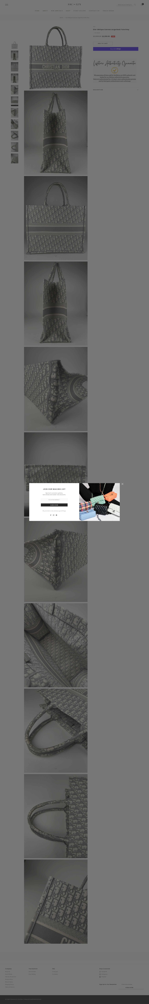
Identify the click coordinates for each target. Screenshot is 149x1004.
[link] (51, 515)
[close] (122, 483)
